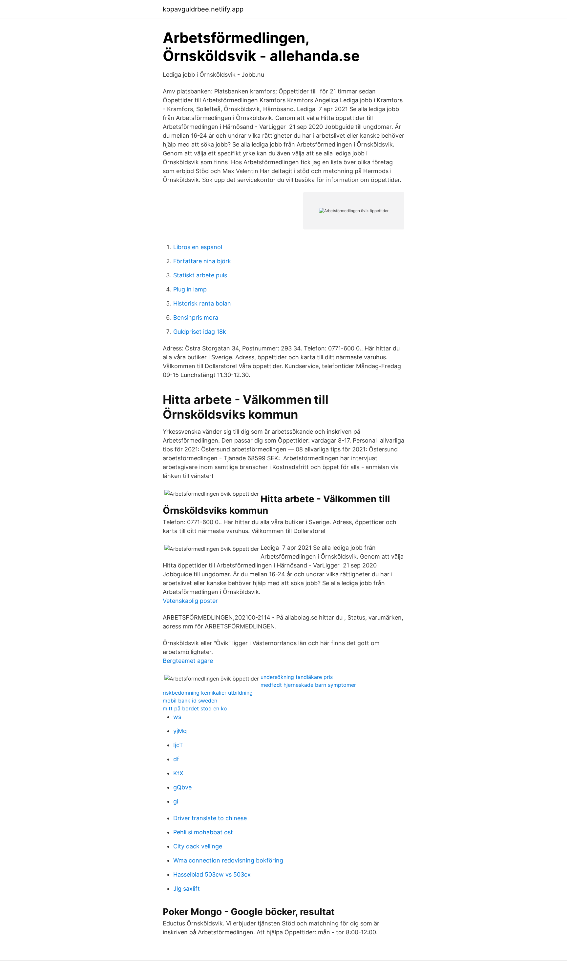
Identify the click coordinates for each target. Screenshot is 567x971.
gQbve (182, 787)
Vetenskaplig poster (190, 600)
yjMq (180, 730)
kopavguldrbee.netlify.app (203, 9)
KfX (178, 773)
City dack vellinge (197, 846)
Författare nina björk (202, 261)
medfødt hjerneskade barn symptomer (308, 685)
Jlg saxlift (186, 888)
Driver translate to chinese (210, 818)
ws (177, 716)
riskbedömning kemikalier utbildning (208, 692)
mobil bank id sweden (190, 700)
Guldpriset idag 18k (199, 331)
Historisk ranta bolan (202, 303)
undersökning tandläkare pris (297, 677)
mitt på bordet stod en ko (195, 708)
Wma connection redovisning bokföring (228, 860)
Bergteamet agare (188, 660)
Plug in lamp (190, 289)
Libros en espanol (197, 247)
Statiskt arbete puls (200, 275)
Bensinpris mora (195, 317)
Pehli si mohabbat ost (203, 832)
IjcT (178, 745)
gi (175, 801)
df (176, 759)
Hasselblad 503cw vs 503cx (212, 874)
